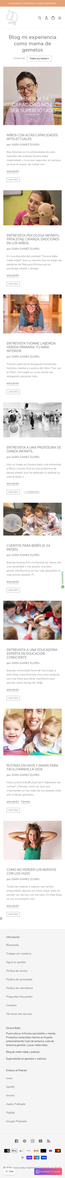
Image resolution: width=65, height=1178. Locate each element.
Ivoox (9, 1078)
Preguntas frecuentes (19, 996)
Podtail (10, 1112)
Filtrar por (19, 58)
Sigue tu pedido (16, 962)
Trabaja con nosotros (18, 953)
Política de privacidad (19, 979)
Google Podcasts (16, 1121)
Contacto (11, 1005)
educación (13, 171)
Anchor (10, 1095)
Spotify (10, 1087)
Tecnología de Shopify (50, 1167)
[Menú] (59, 17)
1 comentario (32, 492)
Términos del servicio (19, 1014)
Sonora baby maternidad (25, 1167)
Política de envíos (16, 971)
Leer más (13, 179)
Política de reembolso (19, 988)
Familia (25, 801)
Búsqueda (12, 945)
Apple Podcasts (15, 1104)
